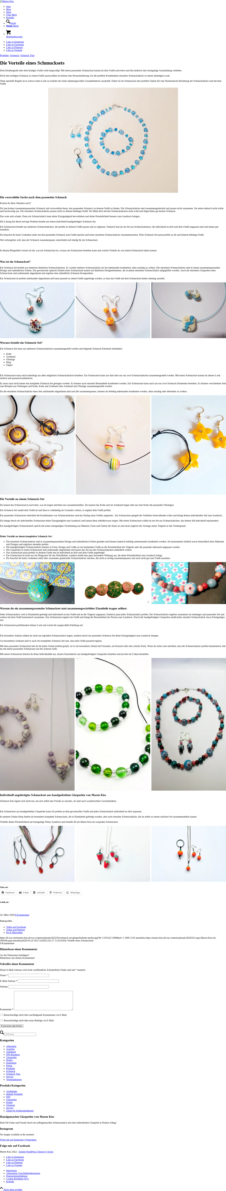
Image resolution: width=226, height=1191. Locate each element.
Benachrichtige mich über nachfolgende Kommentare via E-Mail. (35, 1015)
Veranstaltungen (14, 1079)
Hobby (9, 1060)
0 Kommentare (22, 915)
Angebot (10, 1049)
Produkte (4, 55)
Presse (9, 1065)
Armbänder (11, 1091)
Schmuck (14, 55)
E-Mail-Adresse (8, 981)
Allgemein (11, 1046)
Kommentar (6, 1009)
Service (9, 1076)
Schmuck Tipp (27, 55)
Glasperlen (11, 1057)
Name (4, 975)
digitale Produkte (14, 1094)
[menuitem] (116, 6)
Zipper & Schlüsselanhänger (20, 1110)
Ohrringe (10, 1105)
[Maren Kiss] (7, 1)
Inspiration (11, 1063)
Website (4, 986)
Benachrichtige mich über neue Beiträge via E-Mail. (29, 1020)
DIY (8, 1097)
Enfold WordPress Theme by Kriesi (36, 1151)
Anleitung (11, 1052)
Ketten (9, 1102)
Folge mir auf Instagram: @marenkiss (18, 1139)
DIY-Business (13, 1054)
